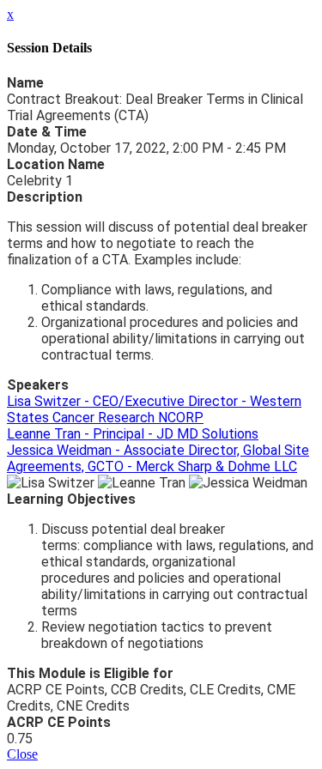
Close (22, 754)
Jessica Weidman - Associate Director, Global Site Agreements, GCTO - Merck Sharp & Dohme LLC (158, 458)
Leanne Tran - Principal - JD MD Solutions (132, 434)
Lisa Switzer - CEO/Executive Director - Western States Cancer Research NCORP (154, 409)
